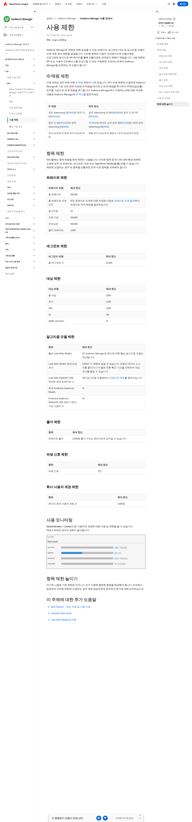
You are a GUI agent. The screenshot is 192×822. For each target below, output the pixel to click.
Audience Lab (12, 139)
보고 (7, 218)
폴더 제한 (163, 80)
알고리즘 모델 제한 (168, 74)
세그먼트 (10, 199)
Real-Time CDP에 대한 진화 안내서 (19, 52)
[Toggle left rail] (35, 12)
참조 (7, 244)
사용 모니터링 (163, 98)
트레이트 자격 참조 (124, 200)
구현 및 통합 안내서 (12, 237)
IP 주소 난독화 (15, 113)
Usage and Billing (59, 40)
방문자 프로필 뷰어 (16, 211)
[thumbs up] (98, 818)
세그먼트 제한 (165, 62)
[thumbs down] (105, 818)
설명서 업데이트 (11, 268)
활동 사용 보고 (15, 126)
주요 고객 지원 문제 (12, 262)
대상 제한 (163, 68)
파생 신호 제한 (165, 86)
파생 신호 (11, 181)
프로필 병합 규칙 (13, 193)
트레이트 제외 (117, 377)
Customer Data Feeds (61, 613)
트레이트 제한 (165, 56)
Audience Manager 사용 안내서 (96, 18)
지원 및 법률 (10, 256)
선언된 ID (11, 175)
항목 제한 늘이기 (165, 104)
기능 (7, 71)
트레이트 (10, 205)
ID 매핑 (79, 82)
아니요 (171, 26)
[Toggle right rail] (157, 12)
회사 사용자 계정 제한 (169, 92)
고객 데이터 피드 (15, 151)
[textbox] (19, 27)
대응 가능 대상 (14, 77)
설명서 (50, 18)
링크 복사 (175, 32)
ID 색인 (79, 94)
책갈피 (163, 32)
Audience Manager (67, 18)
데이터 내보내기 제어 (17, 163)
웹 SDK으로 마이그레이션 (14, 59)
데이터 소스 (11, 169)
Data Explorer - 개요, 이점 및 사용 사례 (70, 606)
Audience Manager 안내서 (17, 44)
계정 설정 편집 (15, 107)
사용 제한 (13, 119)
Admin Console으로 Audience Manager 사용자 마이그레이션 (21, 92)
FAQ (7, 250)
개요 (7, 65)
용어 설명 (9, 273)
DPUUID (55, 116)
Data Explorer (13, 157)
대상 (8, 187)
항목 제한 (161, 50)
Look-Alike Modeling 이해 (63, 619)
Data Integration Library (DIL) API (18, 230)
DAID (70, 112)
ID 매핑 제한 (162, 44)
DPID (94, 122)
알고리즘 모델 (12, 133)
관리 (8, 83)
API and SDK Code (12, 224)
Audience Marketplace (16, 145)
